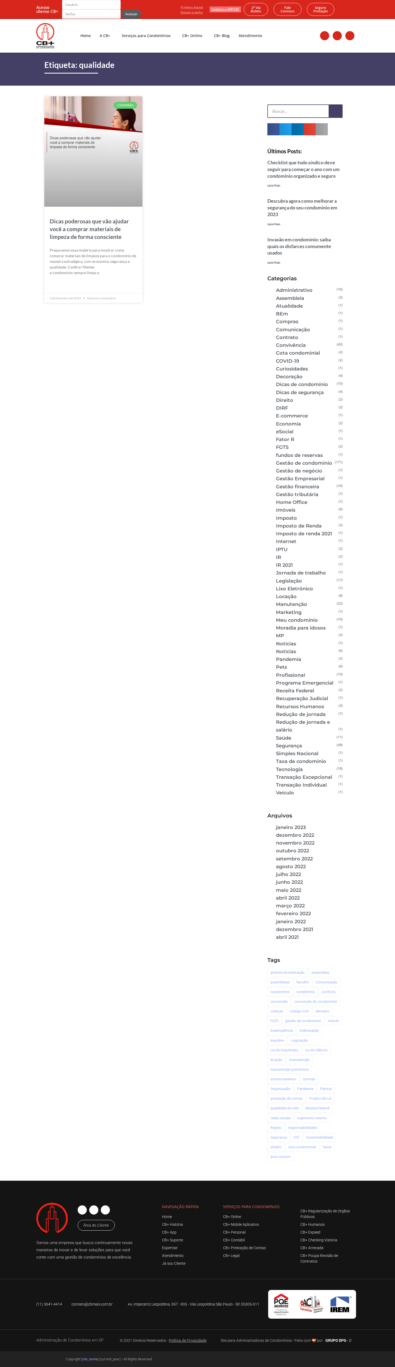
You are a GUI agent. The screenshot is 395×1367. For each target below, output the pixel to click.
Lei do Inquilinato (284, 1050)
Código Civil (299, 1011)
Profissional (290, 675)
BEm (282, 314)
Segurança (289, 746)
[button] (273, 129)
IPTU (282, 549)
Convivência (291, 345)
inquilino (277, 1040)
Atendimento (250, 35)
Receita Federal (295, 691)
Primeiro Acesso (192, 7)
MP (280, 636)
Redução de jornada (301, 714)
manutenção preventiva (289, 1069)
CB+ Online (192, 35)
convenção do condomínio (316, 1001)
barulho (302, 982)
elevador (322, 1011)
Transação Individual (301, 785)
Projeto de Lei (320, 1098)
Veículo (285, 793)
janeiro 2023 (291, 827)
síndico (276, 1146)
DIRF (282, 408)
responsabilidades (302, 1127)
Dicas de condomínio (302, 384)
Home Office (291, 502)
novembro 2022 (295, 843)
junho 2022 (289, 882)
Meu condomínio (297, 620)
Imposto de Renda (299, 526)
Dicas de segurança (300, 392)
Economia (288, 424)
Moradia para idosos (301, 628)
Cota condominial (298, 353)
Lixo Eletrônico (294, 589)
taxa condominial (302, 1146)
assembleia (320, 972)
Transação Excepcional (304, 777)
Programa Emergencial (304, 683)
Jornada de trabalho (301, 573)
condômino (305, 991)
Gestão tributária (297, 494)
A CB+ (105, 35)
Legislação (289, 581)
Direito (284, 400)
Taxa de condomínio (301, 761)
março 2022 (290, 906)
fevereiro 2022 (293, 914)
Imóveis (285, 510)
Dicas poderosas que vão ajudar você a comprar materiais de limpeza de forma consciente (89, 229)
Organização (280, 1088)
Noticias (286, 652)
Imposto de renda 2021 (304, 534)
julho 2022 (288, 874)
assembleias (280, 982)
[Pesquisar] (335, 111)
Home (85, 35)
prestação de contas (286, 1098)
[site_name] (90, 1359)
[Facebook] (324, 35)
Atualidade (289, 306)
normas (309, 1079)
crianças (276, 1011)
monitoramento (283, 1079)
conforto (329, 991)
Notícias (286, 644)
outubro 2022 (292, 851)
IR (278, 557)
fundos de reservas (299, 455)
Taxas (327, 1146)
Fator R (285, 439)
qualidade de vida (284, 1108)
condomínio (280, 991)
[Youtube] (349, 35)
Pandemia (288, 659)
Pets (281, 667)
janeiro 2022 (291, 922)
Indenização (309, 1030)
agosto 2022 (291, 867)
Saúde (283, 738)
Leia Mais (273, 185)
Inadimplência (281, 1030)
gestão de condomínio (303, 1020)
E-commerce (292, 416)
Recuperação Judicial (302, 698)
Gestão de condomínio (304, 463)
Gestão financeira (297, 487)
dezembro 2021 (294, 929)
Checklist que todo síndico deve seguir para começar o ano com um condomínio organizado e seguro (303, 169)
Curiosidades (292, 369)
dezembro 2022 (295, 835)
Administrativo (294, 290)
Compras (287, 322)
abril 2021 (287, 937)
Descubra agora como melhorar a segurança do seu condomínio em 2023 (302, 207)
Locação (286, 596)
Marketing (288, 612)
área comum (280, 1156)
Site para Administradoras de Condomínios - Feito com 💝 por (272, 1340)
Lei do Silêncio (316, 1050)
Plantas (326, 1088)
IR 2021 (284, 565)
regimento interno (312, 1117)
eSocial (284, 432)
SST (296, 1137)
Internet (286, 541)
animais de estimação (287, 972)
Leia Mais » (59, 285)
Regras (275, 1127)
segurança (278, 1137)
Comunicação (293, 330)
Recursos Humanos (300, 707)
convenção (279, 1001)
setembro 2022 (294, 859)
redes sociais (280, 1117)
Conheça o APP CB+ (225, 9)
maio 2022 (288, 890)
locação (276, 1059)
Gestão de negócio (299, 471)
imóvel (333, 1020)
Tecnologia (289, 769)
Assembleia (290, 298)
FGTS (282, 447)
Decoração (289, 377)
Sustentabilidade (319, 1137)
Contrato (287, 337)
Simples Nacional (297, 754)
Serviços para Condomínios (146, 35)
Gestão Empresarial (300, 479)
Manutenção (291, 604)
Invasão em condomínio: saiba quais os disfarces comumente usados (299, 246)
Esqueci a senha (192, 12)
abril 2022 (288, 898)
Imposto (286, 518)
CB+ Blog (222, 35)
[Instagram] (337, 35)
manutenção (299, 1059)
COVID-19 (287, 361)
